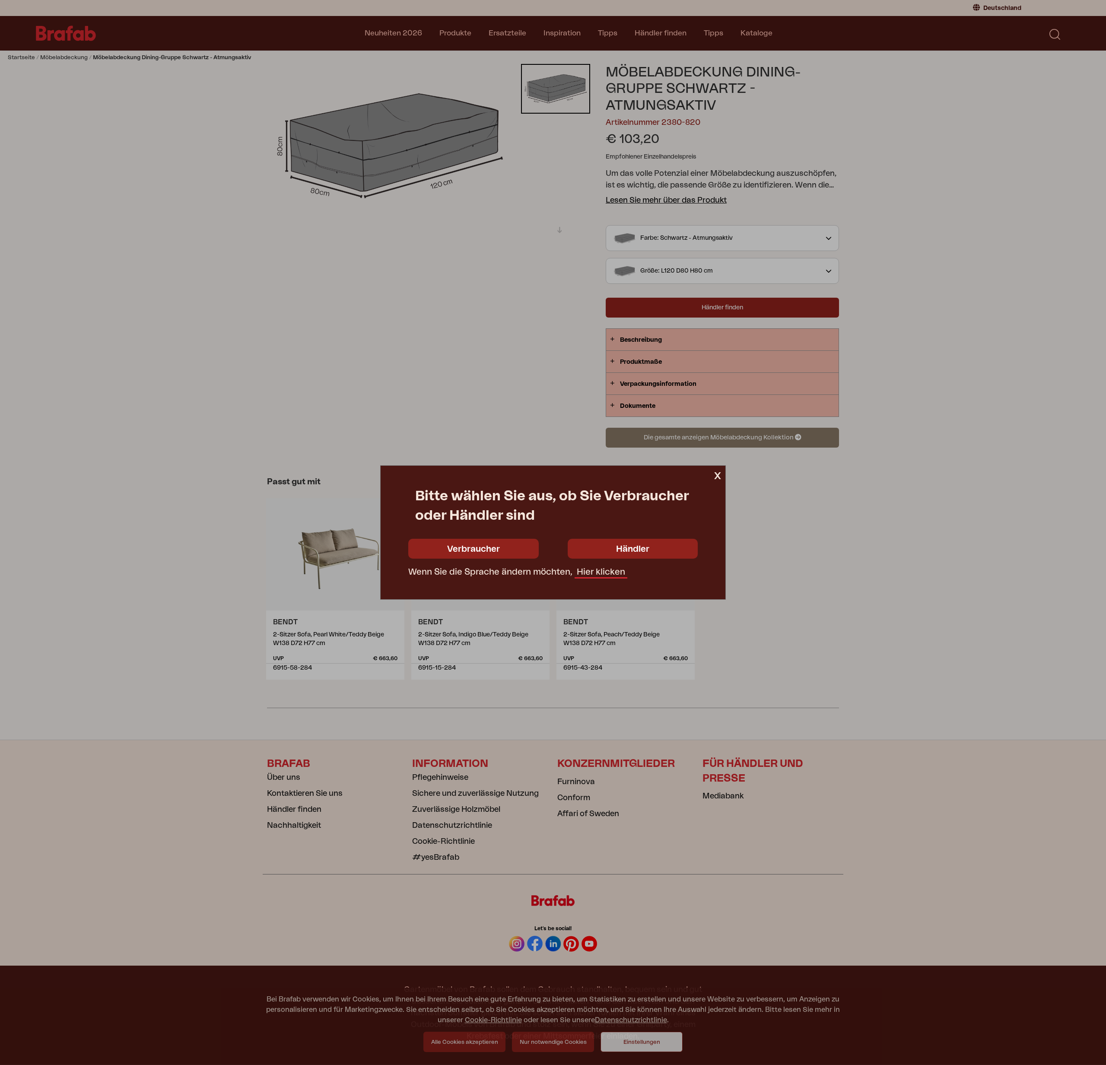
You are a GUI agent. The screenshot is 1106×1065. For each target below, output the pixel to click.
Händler (632, 549)
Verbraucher (473, 549)
